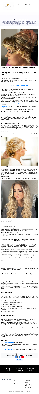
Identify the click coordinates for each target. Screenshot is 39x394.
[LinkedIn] (19, 357)
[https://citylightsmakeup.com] (8, 6)
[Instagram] (21, 357)
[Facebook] (16, 357)
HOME (18, 4)
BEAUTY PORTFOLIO (27, 4)
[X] (17, 357)
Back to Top (19, 359)
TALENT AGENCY (27, 5)
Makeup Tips (3, 68)
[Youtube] (23, 357)
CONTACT (18, 5)
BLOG (18, 7)
